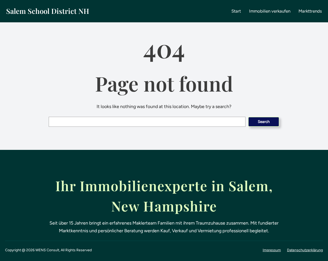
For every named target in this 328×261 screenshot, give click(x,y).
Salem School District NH (47, 11)
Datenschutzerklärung (305, 250)
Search (264, 121)
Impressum (272, 250)
